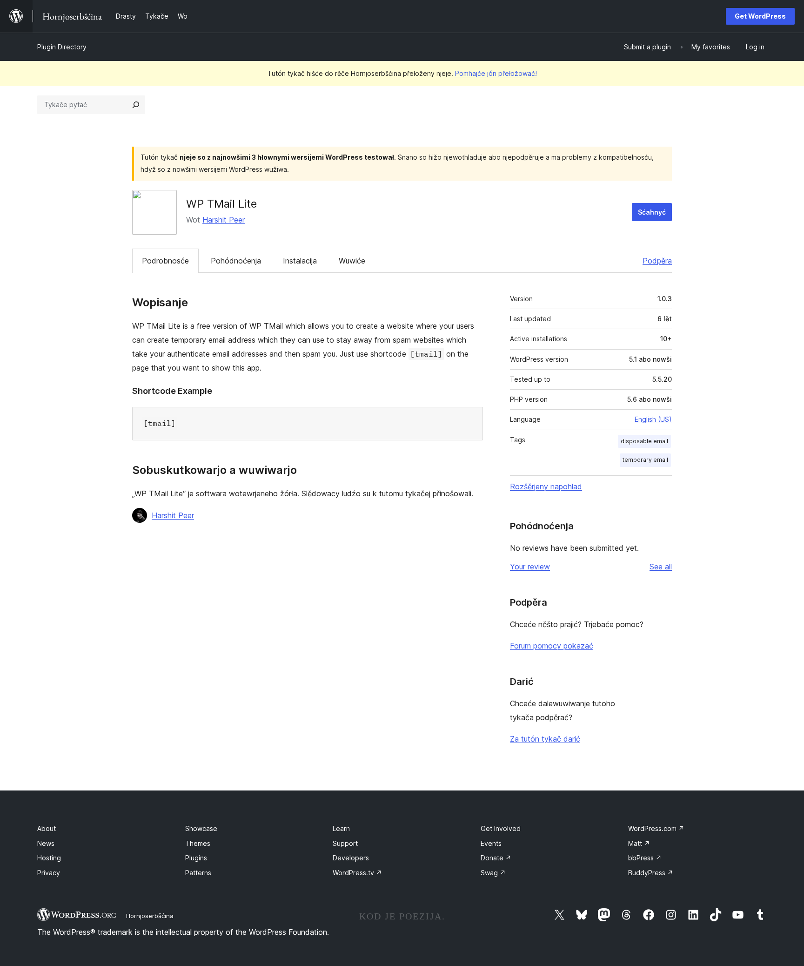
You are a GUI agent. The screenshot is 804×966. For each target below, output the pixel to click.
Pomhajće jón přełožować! (496, 73)
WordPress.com (656, 828)
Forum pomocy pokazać (551, 645)
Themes (197, 843)
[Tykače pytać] (136, 104)
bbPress (645, 858)
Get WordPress (760, 16)
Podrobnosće (165, 260)
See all (661, 566)
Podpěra (657, 260)
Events (491, 843)
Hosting (49, 858)
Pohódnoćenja (236, 260)
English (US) (653, 419)
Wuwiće (352, 260)
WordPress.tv (357, 873)
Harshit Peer (223, 219)
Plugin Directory (62, 47)
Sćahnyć (652, 212)
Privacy (48, 873)
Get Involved (501, 828)
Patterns (198, 873)
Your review (530, 566)
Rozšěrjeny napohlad (546, 486)
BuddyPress (650, 873)
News (45, 843)
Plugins (196, 858)
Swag (493, 873)
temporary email (645, 459)
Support (345, 843)
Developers (351, 858)
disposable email (644, 441)
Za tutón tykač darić (545, 738)
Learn (341, 828)
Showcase (201, 828)
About (46, 828)
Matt (639, 843)
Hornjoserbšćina (150, 915)
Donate (496, 858)
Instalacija (300, 260)
